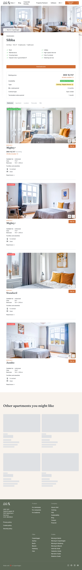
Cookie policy (7, 452)
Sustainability (55, 441)
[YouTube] (78, 492)
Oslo (33, 477)
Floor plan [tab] (34, 103)
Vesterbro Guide (56, 477)
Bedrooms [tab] (10, 103)
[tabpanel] (41, 245)
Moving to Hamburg (57, 470)
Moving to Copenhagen (58, 467)
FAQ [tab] (40, 103)
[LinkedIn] (75, 492)
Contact (53, 446)
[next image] (73, 125)
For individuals (36, 434)
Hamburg (35, 475)
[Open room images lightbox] (73, 141)
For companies (36, 436)
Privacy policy (7, 448)
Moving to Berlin (56, 464)
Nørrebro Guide (56, 480)
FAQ (52, 439)
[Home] (17, 430)
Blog (19, 3)
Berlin (34, 470)
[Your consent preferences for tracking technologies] (79, 567)
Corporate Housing (27, 3)
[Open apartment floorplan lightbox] (72, 30)
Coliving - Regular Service (63, 84)
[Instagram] (68, 492)
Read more (9, 175)
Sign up (72, 146)
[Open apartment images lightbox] (77, 30)
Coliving (53, 436)
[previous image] (8, 125)
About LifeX (54, 434)
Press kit (53, 449)
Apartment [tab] (18, 103)
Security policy (7, 455)
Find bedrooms (41, 66)
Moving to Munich (56, 472)
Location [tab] (26, 103)
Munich (34, 472)
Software (53, 3)
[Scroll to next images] (79, 20)
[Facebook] (71, 492)
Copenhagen (36, 464)
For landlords (36, 439)
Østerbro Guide (56, 482)
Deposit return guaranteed (17, 58)
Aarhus (34, 467)
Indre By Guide (55, 475)
